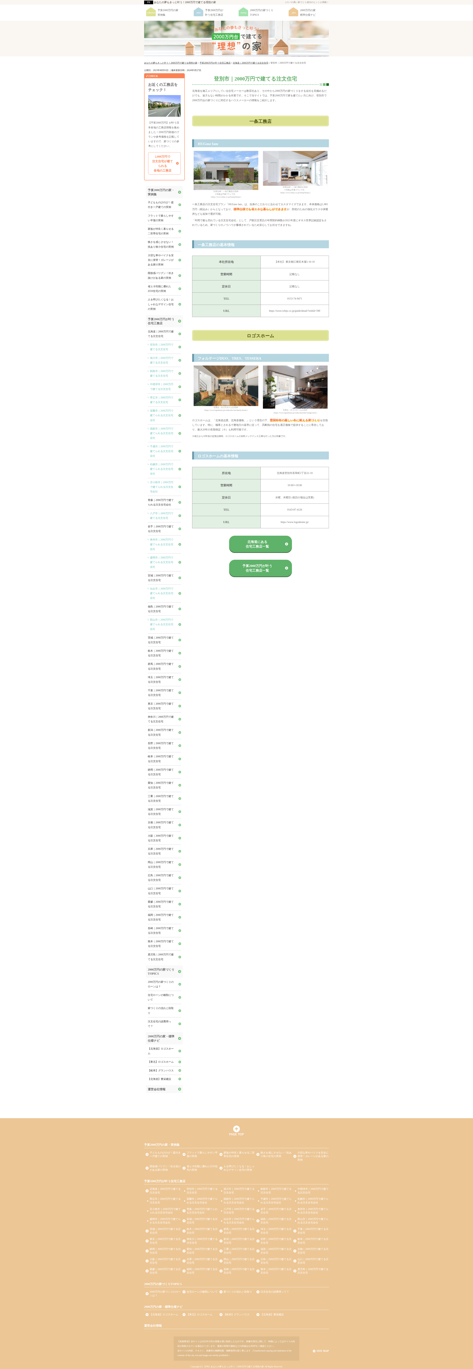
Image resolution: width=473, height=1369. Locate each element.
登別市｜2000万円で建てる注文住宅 (161, 347)
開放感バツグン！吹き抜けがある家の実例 (161, 275)
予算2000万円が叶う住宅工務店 (214, 12)
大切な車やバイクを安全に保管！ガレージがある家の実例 (161, 260)
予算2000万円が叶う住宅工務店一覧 (257, 568)
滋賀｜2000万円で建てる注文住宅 (161, 811)
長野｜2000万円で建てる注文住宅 (161, 745)
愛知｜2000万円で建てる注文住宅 (161, 785)
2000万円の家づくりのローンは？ (161, 984)
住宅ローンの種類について (161, 997)
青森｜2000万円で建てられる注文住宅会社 (161, 502)
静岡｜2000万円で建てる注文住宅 (161, 772)
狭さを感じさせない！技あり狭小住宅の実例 (161, 244)
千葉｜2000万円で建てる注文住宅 (161, 692)
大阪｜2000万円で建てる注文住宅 (161, 838)
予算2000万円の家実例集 (168, 12)
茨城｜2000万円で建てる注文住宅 (161, 640)
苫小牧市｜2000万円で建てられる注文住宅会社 (161, 487)
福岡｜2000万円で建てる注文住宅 (161, 917)
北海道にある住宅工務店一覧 (257, 544)
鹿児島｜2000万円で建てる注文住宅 (161, 957)
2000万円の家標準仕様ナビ (308, 12)
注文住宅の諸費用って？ (159, 1024)
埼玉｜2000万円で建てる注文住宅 (161, 679)
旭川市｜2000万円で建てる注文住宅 (161, 360)
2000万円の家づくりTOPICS (261, 12)
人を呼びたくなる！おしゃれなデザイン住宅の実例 (161, 304)
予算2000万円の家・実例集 (161, 192)
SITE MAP (323, 1351)
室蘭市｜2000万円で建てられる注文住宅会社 (161, 415)
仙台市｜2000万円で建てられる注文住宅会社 (161, 593)
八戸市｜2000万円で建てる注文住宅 (161, 515)
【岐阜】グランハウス (161, 1070)
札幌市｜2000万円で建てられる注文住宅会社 (161, 469)
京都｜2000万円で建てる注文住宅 (161, 825)
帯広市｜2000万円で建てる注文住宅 (161, 400)
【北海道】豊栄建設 (159, 1079)
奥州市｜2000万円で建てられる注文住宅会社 (161, 544)
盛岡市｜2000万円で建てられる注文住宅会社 (161, 562)
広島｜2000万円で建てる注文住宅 (161, 877)
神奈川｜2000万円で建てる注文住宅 (161, 719)
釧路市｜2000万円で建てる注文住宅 (161, 373)
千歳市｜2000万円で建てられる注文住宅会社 (161, 451)
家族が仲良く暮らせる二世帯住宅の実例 (161, 231)
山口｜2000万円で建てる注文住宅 (161, 891)
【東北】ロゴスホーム (161, 1061)
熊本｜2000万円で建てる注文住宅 (161, 943)
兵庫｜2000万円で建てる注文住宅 (161, 851)
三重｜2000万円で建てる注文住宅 (161, 798)
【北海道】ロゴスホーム (161, 1051)
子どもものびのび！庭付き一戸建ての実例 (161, 204)
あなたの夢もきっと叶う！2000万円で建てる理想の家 (185, 2)
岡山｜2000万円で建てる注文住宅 (161, 864)
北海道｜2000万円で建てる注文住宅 (161, 334)
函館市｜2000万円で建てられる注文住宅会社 (161, 433)
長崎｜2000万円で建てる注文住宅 (161, 930)
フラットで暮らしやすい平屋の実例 (161, 218)
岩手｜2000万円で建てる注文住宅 (161, 529)
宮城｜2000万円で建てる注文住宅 (161, 578)
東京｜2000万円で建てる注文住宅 (161, 706)
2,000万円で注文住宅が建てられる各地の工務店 (162, 163)
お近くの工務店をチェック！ (163, 87)
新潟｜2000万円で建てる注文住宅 (161, 732)
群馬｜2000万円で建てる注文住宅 (161, 666)
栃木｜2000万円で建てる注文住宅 (161, 653)
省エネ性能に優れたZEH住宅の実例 (159, 288)
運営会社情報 (157, 1089)
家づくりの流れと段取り (161, 1010)
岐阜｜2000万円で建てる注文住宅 (161, 758)
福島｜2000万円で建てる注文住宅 (161, 609)
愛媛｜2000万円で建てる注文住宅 (161, 904)
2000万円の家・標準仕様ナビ (161, 1038)
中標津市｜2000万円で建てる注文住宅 (161, 386)
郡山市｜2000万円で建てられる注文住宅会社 (161, 624)
